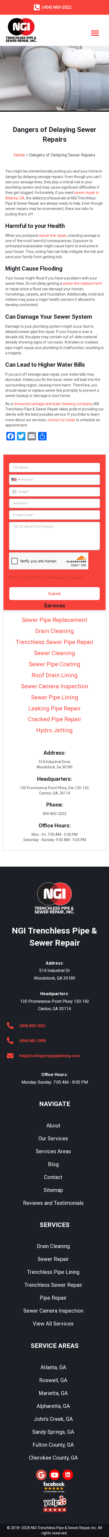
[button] (41, 1475)
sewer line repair (52, 235)
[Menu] (95, 33)
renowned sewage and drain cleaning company (52, 404)
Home (19, 155)
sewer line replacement (82, 283)
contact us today (61, 420)
